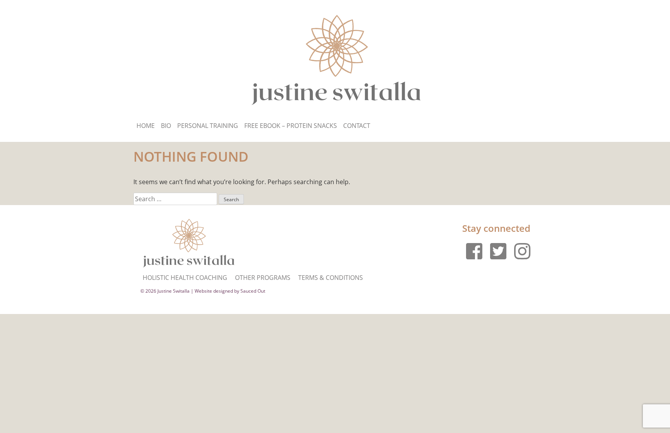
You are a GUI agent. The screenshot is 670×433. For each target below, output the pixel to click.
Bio (166, 125)
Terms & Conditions (330, 277)
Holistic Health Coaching (185, 277)
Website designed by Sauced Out (230, 291)
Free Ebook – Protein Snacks (290, 125)
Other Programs (262, 277)
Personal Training (207, 125)
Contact (356, 125)
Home (145, 125)
